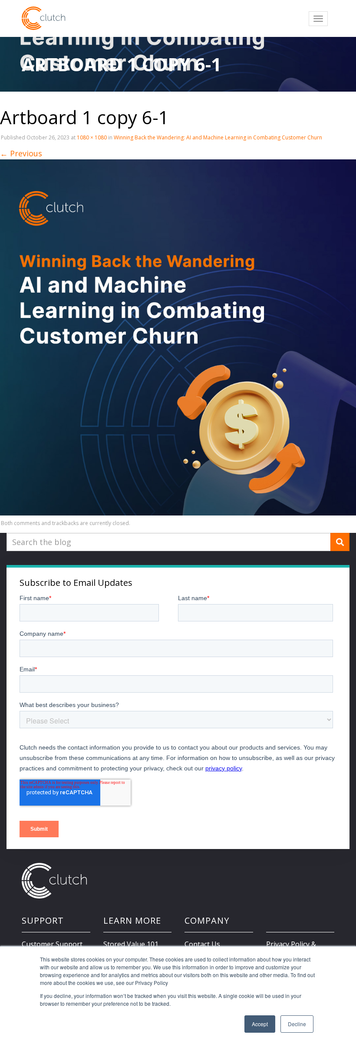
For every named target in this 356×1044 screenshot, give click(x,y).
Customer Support (52, 944)
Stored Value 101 (130, 944)
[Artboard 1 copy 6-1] (178, 337)
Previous (21, 153)
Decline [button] (297, 1023)
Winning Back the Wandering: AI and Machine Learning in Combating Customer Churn (218, 137)
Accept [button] (260, 1023)
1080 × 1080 (92, 137)
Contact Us (202, 944)
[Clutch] (43, 18)
